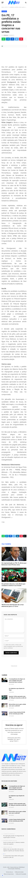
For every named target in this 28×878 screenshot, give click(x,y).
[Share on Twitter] (17, 39)
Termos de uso (9, 872)
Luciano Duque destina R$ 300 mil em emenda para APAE (17, 712)
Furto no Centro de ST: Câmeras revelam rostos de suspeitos (13, 843)
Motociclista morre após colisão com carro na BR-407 (17, 705)
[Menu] (3, 2)
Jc (3, 853)
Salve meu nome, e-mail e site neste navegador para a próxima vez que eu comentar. (13, 646)
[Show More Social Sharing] (24, 39)
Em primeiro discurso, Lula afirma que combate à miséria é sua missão (13, 584)
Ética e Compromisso (9, 874)
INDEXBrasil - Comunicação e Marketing (16, 867)
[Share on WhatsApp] (4, 39)
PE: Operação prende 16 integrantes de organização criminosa (13, 836)
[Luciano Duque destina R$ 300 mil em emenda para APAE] (4, 713)
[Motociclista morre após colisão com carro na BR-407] (4, 705)
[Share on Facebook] (12, 39)
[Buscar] (25, 2)
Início (3, 7)
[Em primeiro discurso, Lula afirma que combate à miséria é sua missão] (14, 575)
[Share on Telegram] (8, 39)
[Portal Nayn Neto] (14, 2)
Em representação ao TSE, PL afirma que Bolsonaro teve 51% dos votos (14, 564)
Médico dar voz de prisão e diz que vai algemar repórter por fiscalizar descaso (13, 849)
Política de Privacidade (21, 874)
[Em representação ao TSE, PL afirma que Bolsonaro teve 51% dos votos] (14, 554)
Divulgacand (11, 82)
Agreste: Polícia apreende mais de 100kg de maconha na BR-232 (17, 697)
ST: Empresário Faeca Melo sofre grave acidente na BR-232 (13, 856)
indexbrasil (6, 35)
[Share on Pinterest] (21, 39)
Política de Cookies (19, 872)
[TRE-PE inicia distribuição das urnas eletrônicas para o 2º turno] (14, 595)
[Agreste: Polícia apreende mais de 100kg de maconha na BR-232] (4, 697)
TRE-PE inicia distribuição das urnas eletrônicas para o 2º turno (13, 605)
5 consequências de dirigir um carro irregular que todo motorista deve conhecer (17, 680)
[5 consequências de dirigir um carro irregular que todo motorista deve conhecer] (4, 680)
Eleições (4, 11)
